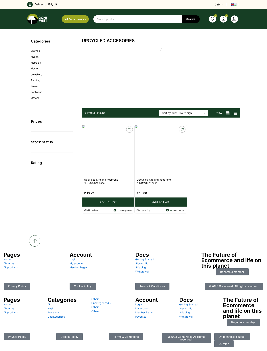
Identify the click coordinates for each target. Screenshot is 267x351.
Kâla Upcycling (91, 210)
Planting (36, 80)
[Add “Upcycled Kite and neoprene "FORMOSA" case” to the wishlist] (129, 129)
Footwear (36, 92)
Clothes (35, 50)
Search (190, 19)
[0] (212, 19)
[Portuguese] (237, 4)
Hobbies (36, 62)
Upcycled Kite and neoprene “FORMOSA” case (101, 181)
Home (34, 68)
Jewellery (36, 74)
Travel (34, 86)
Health (35, 56)
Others (35, 97)
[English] (232, 4)
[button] (186, 338)
